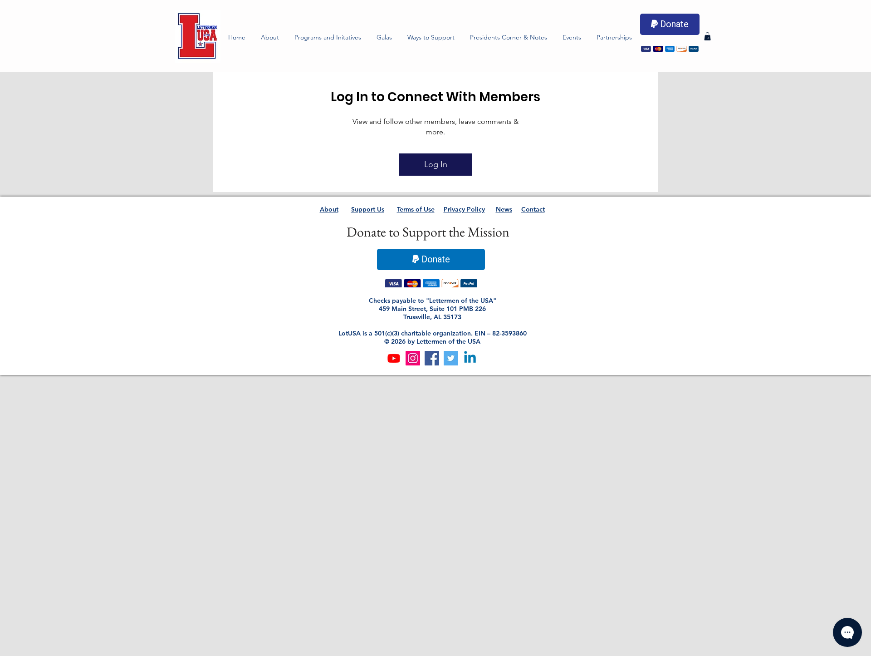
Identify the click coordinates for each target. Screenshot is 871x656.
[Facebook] (432, 359)
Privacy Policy (464, 209)
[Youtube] (394, 359)
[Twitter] (451, 359)
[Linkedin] (470, 359)
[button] (328, 37)
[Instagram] (413, 359)
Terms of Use (416, 209)
